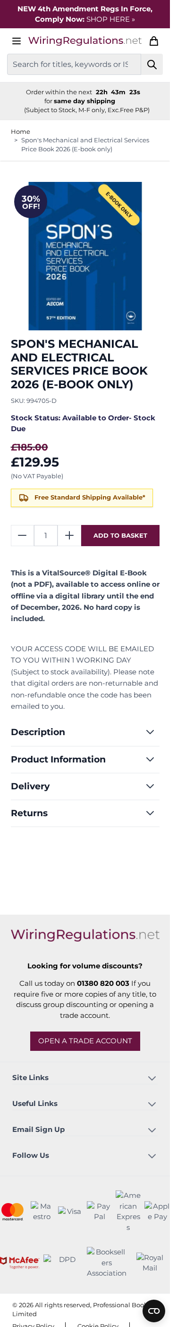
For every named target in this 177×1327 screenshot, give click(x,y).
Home (20, 131)
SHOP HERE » (110, 19)
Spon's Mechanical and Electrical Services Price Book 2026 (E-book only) (85, 144)
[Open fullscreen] (85, 256)
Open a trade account (85, 1040)
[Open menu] (16, 41)
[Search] (152, 64)
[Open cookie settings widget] (154, 1311)
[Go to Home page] (85, 41)
